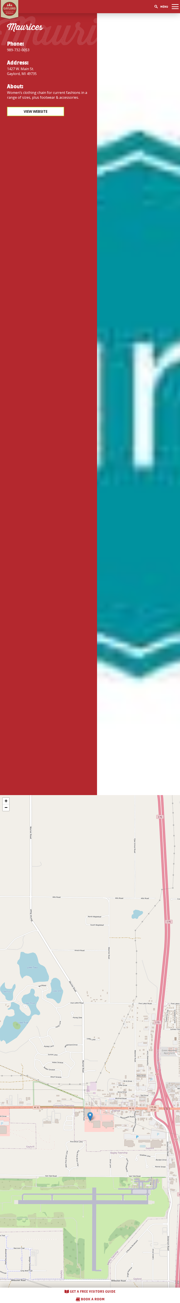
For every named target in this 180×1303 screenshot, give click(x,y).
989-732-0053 (18, 49)
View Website (35, 111)
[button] (90, 1116)
